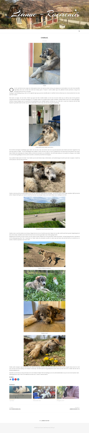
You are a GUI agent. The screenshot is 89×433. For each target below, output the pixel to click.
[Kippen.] (68, 392)
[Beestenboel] (20, 392)
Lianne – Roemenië (44, 14)
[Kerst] (44, 392)
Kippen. (58, 399)
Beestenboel (12, 399)
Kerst (34, 399)
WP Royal (52, 427)
